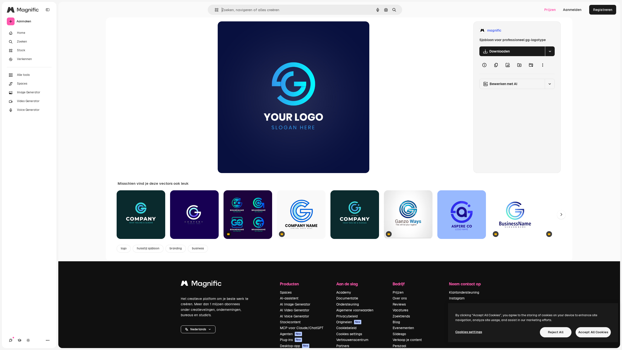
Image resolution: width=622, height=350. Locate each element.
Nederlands (198, 329)
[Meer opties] (542, 65)
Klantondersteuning (464, 292)
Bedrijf (399, 283)
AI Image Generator (295, 304)
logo (124, 248)
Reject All (555, 332)
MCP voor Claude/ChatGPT (301, 328)
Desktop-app (294, 346)
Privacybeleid (347, 316)
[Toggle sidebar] (48, 10)
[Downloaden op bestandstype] (550, 51)
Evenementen (403, 328)
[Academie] (19, 340)
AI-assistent (289, 298)
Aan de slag (347, 283)
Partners (342, 346)
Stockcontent (290, 322)
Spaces (286, 292)
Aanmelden (572, 10)
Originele (249, 30)
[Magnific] (201, 284)
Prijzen (550, 10)
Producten (289, 283)
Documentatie (347, 298)
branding (176, 248)
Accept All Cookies (593, 332)
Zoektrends (401, 316)
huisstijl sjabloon (148, 248)
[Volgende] (561, 214)
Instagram (457, 298)
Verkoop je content (407, 340)
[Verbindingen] (11, 340)
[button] (198, 329)
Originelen (348, 322)
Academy (343, 292)
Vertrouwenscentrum (352, 340)
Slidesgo (399, 334)
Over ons (400, 298)
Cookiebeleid (346, 328)
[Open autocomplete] (214, 10)
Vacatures (400, 310)
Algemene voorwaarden (354, 310)
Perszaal (399, 346)
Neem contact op (465, 283)
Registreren (602, 10)
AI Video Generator (294, 310)
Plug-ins (290, 340)
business (198, 248)
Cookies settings (349, 334)
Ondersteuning (347, 304)
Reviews (399, 304)
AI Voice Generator (294, 316)
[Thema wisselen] (28, 340)
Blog (396, 322)
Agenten (290, 334)
